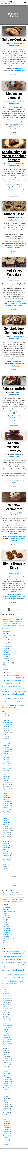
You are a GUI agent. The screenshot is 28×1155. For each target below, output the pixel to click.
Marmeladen (6, 654)
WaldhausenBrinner (14, 45)
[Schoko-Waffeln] (14, 380)
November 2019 (7, 830)
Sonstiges (5, 660)
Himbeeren (21, 245)
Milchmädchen (10, 247)
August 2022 (6, 770)
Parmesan (9, 691)
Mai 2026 (5, 718)
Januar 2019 (6, 851)
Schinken (8, 694)
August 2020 (6, 812)
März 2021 (5, 797)
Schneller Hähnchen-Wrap (9, 617)
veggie (13, 705)
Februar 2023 (6, 759)
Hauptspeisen (6, 646)
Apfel (3, 675)
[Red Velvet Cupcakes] (14, 262)
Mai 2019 (5, 843)
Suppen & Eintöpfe (7, 663)
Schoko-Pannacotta (14, 507)
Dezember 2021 (7, 782)
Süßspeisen (5, 665)
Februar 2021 (6, 799)
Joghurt (14, 683)
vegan (15, 701)
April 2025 (5, 728)
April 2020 (5, 820)
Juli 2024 (5, 734)
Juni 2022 (5, 774)
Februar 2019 (6, 849)
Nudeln (20, 689)
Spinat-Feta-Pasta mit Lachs (9, 623)
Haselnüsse (13, 596)
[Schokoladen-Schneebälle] (14, 320)
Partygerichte (22, 536)
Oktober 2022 (6, 766)
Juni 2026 (5, 716)
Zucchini (12, 707)
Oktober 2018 (6, 855)
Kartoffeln (8, 686)
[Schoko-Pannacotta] (14, 497)
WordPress (15, 1152)
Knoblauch (14, 686)
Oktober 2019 (6, 832)
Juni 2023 (5, 757)
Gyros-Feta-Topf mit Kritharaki (10, 619)
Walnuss (14, 482)
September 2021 (7, 789)
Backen (14, 68)
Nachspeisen (18, 124)
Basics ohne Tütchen (7, 635)
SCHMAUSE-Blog (6, 2)
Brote (4, 638)
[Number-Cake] (14, 206)
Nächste (18, 609)
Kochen (13, 124)
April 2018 (5, 868)
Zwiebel (17, 707)
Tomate (4, 701)
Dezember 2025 (7, 722)
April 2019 (5, 845)
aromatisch (9, 675)
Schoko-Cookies (14, 39)
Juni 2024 (5, 736)
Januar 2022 (6, 780)
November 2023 (7, 751)
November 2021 (7, 784)
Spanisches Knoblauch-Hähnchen (10, 621)
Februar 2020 (6, 824)
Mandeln (9, 689)
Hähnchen (8, 683)
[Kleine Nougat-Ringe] (14, 555)
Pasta (14, 691)
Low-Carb (5, 652)
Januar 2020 (6, 826)
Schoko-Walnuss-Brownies (14, 447)
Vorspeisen (5, 669)
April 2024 (5, 741)
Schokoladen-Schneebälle (14, 330)
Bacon (15, 675)
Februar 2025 (6, 730)
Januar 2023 (6, 762)
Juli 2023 (5, 755)
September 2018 (7, 857)
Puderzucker (20, 363)
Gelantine (13, 538)
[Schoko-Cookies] (14, 31)
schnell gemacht (15, 70)
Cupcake (24, 303)
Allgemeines (13, 241)
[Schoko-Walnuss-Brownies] (14, 435)
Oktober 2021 (6, 787)
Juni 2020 (5, 816)
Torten (21, 241)
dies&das (18, 68)
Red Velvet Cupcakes (14, 272)
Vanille (20, 305)
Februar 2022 (6, 778)
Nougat (18, 596)
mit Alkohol (15, 689)
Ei (11, 127)
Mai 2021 (5, 793)
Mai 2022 (5, 776)
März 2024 (5, 743)
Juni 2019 (5, 841)
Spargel (23, 698)
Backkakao (12, 243)
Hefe (22, 680)
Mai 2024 (5, 739)
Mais (5, 689)
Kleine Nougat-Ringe (14, 565)
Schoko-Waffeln (14, 389)
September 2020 (7, 810)
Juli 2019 (5, 839)
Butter (19, 675)
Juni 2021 (5, 791)
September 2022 (7, 768)
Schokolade (11, 129)
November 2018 (7, 853)
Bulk (24, 1152)
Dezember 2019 (7, 828)
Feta (5, 678)
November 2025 (7, 724)
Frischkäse (9, 305)
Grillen (4, 644)
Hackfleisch (15, 680)
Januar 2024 (6, 747)
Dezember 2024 (7, 732)
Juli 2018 (5, 862)
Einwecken (5, 642)
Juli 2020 (5, 814)
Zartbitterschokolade (17, 191)
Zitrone (8, 707)
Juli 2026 (5, 714)
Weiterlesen (14, 74)
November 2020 (7, 805)
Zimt (4, 707)
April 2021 (5, 795)
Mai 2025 (5, 726)
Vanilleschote (10, 701)
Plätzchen (14, 189)
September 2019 (7, 835)
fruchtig (18, 243)
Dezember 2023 (7, 749)
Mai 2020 (5, 818)
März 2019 (5, 847)
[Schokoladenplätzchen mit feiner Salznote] (14, 143)
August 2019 (6, 837)
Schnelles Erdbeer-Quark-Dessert (10, 625)
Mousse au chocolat (14, 96)
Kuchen (21, 478)
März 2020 (5, 822)
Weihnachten (8, 191)
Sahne (23, 127)
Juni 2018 (5, 864)
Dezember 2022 (7, 764)
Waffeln (17, 420)
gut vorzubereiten (16, 127)
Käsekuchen (20, 686)
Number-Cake (14, 214)
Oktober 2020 (6, 807)
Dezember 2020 (7, 803)
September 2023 (7, 753)
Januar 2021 (6, 801)
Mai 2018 (5, 866)
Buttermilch (18, 303)
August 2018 (6, 860)
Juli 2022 (5, 772)
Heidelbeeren (14, 245)
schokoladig (22, 70)
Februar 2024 (6, 745)
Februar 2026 (6, 720)
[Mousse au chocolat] (14, 85)
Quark (24, 691)
